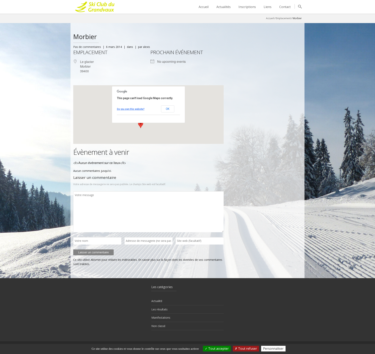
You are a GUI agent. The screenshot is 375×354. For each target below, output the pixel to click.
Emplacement (283, 18)
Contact (285, 7)
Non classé (158, 326)
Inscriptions (247, 7)
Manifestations (160, 317)
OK (167, 108)
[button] (140, 124)
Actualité (156, 301)
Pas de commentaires (87, 47)
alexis (146, 47)
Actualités (223, 7)
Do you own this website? (131, 109)
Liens (267, 7)
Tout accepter (218, 348)
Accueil (204, 7)
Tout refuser (247, 348)
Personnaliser (273, 348)
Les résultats (159, 309)
